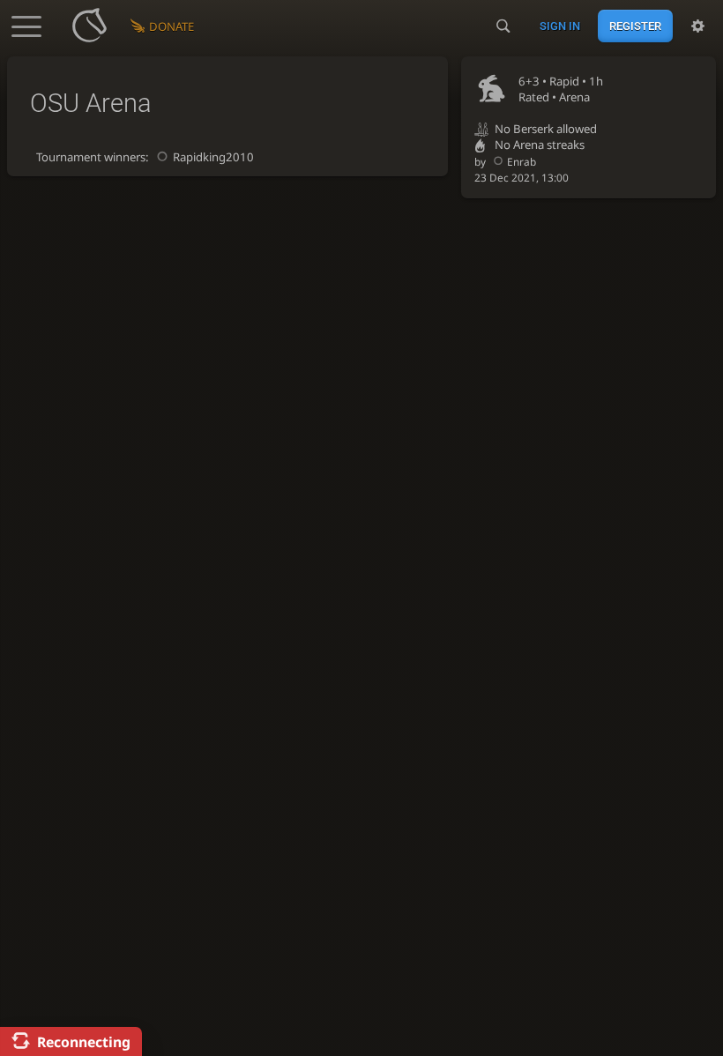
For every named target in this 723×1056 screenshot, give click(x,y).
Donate (171, 26)
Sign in (560, 26)
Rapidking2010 (213, 157)
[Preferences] (698, 26)
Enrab (521, 161)
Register (635, 26)
